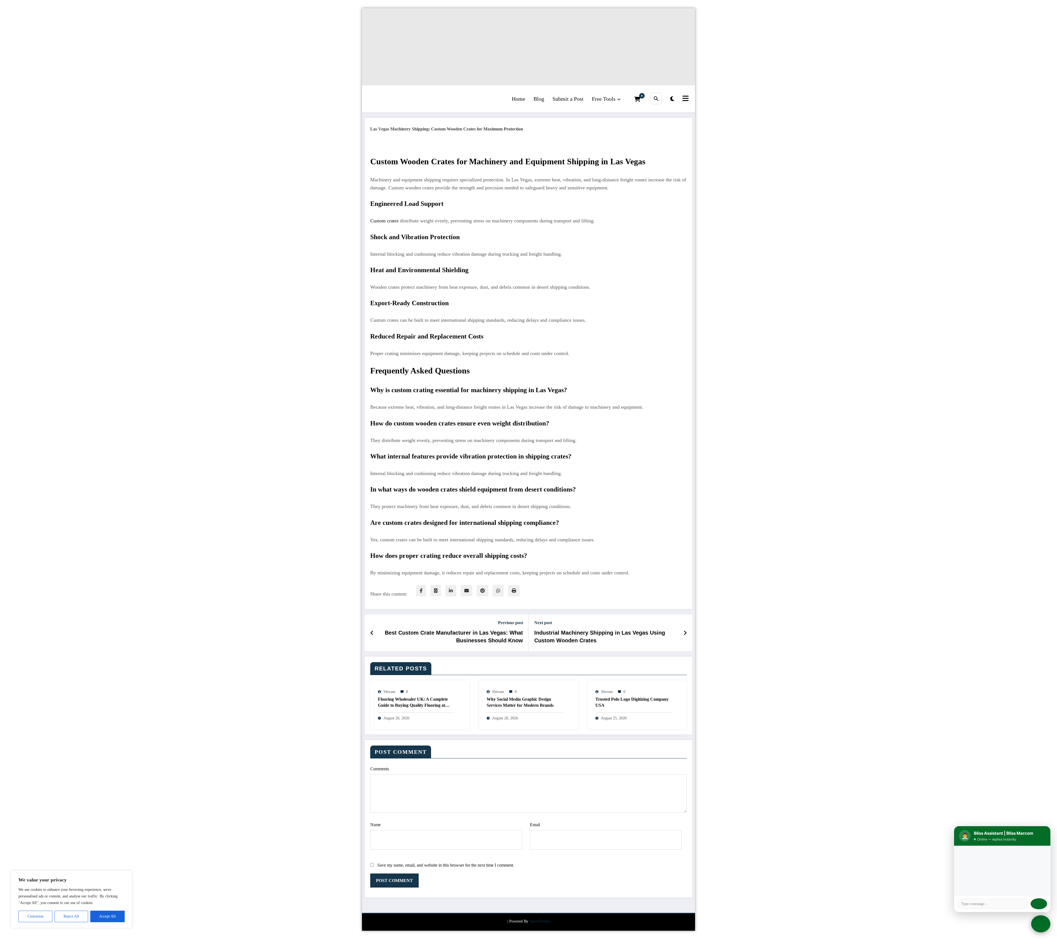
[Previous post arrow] (372, 633)
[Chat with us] (1040, 923)
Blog (538, 99)
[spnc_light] (672, 99)
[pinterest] (482, 590)
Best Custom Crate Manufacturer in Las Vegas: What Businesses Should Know (454, 636)
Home (518, 99)
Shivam (389, 692)
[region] (71, 899)
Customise (35, 916)
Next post (543, 622)
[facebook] (421, 590)
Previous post (510, 622)
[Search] (656, 98)
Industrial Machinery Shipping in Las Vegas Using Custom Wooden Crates (599, 636)
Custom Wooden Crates (412, 161)
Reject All (71, 916)
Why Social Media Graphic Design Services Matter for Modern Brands (520, 702)
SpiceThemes (539, 921)
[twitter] (436, 590)
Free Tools (603, 99)
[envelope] (466, 590)
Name (375, 824)
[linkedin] (450, 590)
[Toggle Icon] (684, 99)
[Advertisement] (527, 46)
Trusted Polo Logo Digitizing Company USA (632, 702)
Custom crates (384, 220)
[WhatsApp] (498, 590)
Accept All (107, 916)
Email (535, 824)
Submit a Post (568, 99)
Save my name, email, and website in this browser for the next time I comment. (445, 865)
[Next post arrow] (685, 633)
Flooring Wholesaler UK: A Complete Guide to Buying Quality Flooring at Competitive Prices (413, 703)
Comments (379, 768)
